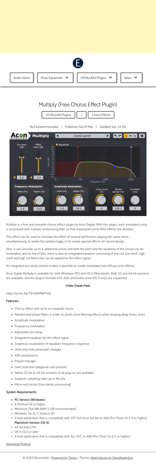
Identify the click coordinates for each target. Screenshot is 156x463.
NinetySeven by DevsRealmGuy (112, 458)
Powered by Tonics (64, 458)
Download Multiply (18, 444)
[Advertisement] (78, 26)
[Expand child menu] (67, 78)
